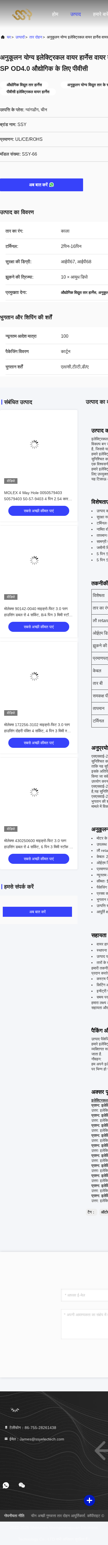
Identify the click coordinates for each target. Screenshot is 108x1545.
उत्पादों (20, 37)
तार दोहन (35, 37)
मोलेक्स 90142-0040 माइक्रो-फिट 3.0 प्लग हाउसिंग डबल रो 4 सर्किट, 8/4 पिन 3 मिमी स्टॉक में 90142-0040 (37, 614)
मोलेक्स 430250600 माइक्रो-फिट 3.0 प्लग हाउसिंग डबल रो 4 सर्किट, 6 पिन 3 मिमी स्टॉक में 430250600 (37, 846)
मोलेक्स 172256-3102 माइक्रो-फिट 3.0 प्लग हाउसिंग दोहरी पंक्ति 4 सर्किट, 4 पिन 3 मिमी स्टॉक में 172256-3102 (38, 730)
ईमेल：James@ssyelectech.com (36, 1439)
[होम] (22, 14)
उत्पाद (75, 14)
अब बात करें (38, 184)
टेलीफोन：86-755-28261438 (32, 1427)
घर (9, 37)
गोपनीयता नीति (14, 1515)
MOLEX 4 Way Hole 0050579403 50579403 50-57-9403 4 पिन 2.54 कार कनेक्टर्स (36, 498)
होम (55, 14)
